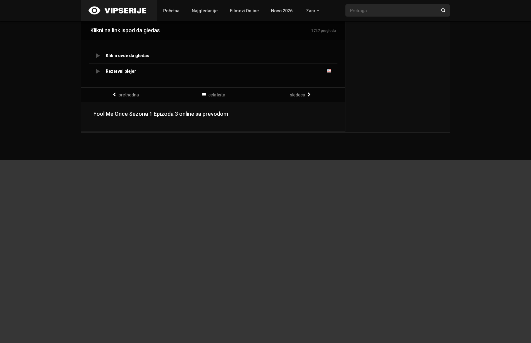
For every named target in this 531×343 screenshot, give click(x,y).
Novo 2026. (282, 10)
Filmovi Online (244, 10)
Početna (171, 10)
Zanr (311, 10)
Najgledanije (205, 10)
